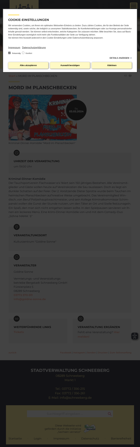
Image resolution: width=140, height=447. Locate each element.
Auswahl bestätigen (70, 65)
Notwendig (16, 53)
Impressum (14, 47)
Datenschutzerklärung (34, 47)
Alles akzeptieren (28, 65)
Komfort (28, 53)
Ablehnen (111, 65)
